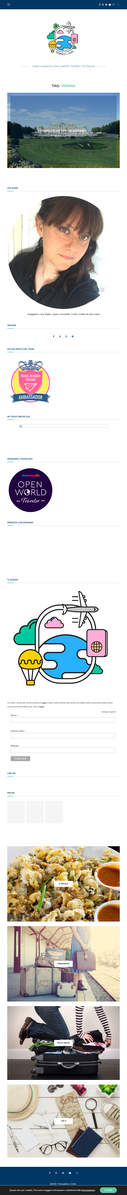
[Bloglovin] (113, 4)
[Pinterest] (106, 4)
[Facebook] (99, 4)
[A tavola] (63, 884)
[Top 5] (63, 1121)
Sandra (57, 135)
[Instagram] (103, 4)
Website (15, 746)
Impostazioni (88, 1190)
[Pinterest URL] (16, 812)
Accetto (108, 1190)
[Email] (110, 4)
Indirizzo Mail (18, 731)
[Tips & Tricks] (63, 1043)
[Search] (118, 4)
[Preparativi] (63, 963)
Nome (14, 715)
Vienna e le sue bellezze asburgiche (63, 130)
